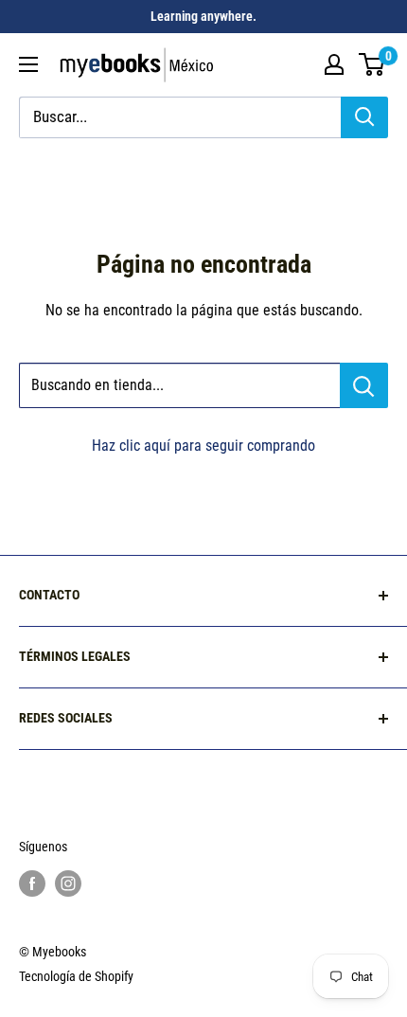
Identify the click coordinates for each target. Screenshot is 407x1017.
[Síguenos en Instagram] (68, 882)
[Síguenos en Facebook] (32, 882)
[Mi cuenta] (334, 64)
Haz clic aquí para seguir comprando (203, 446)
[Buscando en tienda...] (364, 385)
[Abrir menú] (28, 64)
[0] (372, 64)
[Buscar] (364, 117)
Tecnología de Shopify (76, 976)
